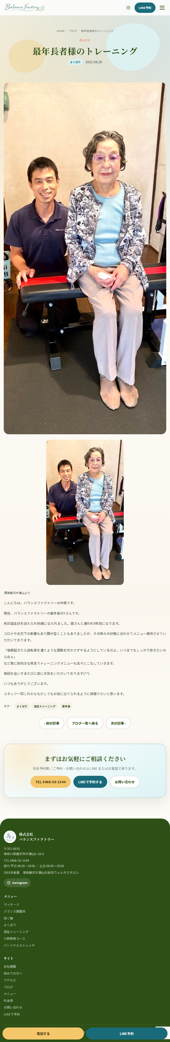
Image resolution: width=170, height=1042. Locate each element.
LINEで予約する (90, 781)
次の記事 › (118, 723)
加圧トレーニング (45, 706)
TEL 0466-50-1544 (50, 781)
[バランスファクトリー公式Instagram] (128, 8)
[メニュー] (162, 7)
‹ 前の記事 (51, 723)
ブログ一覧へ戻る (85, 723)
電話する (43, 1033)
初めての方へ (13, 973)
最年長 (66, 706)
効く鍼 (8, 918)
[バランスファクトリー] (24, 8)
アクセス (10, 980)
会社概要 (10, 966)
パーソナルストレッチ (19, 945)
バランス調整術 (15, 911)
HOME (61, 31)
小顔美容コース (14, 938)
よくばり (22, 706)
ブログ (73, 31)
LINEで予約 (12, 1014)
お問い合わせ (125, 781)
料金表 (8, 1000)
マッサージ (11, 904)
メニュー (10, 993)
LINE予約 (145, 7)
